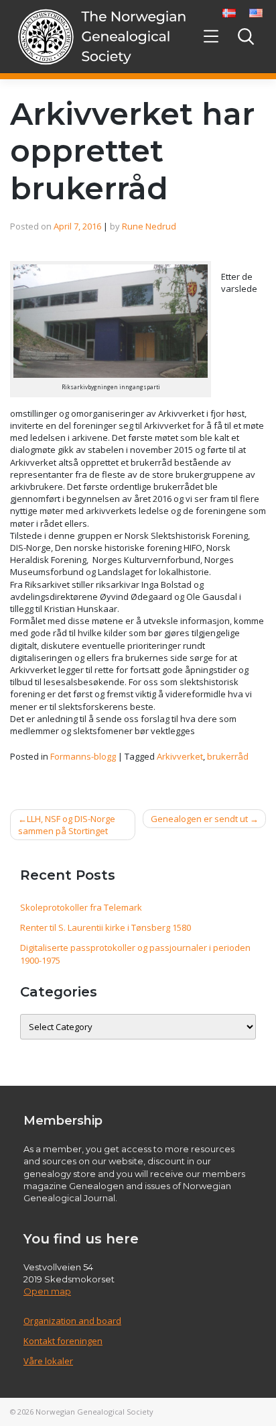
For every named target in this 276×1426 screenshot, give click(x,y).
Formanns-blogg (83, 756)
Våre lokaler (48, 1361)
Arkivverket (180, 756)
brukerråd (228, 756)
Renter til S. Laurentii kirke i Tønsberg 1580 (105, 927)
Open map (47, 1291)
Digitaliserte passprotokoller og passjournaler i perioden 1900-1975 (135, 953)
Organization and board (72, 1321)
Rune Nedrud (149, 226)
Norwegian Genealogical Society (94, 1412)
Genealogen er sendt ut (199, 819)
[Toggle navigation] (211, 36)
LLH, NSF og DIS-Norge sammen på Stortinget (66, 825)
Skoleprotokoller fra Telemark (81, 907)
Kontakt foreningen (62, 1341)
